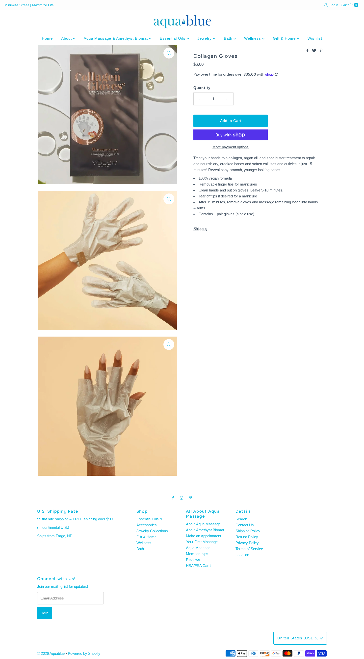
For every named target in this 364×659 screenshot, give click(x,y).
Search (241, 519)
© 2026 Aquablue (51, 653)
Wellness (253, 38)
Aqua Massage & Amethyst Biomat (116, 38)
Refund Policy (246, 537)
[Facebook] (173, 498)
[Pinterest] (190, 498)
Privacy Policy (247, 543)
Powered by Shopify (84, 653)
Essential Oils (173, 38)
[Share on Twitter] (314, 51)
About (67, 38)
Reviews (193, 560)
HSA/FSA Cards (199, 566)
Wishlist (315, 38)
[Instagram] (181, 498)
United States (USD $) (298, 638)
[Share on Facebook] (308, 51)
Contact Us (244, 525)
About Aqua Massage (203, 524)
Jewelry (205, 38)
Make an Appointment (203, 536)
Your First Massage (202, 542)
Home (47, 38)
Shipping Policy (247, 531)
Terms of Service (249, 549)
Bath (229, 38)
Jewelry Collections (152, 531)
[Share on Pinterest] (321, 51)
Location (242, 555)
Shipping (200, 228)
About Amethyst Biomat (205, 530)
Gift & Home (285, 38)
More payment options (230, 147)
